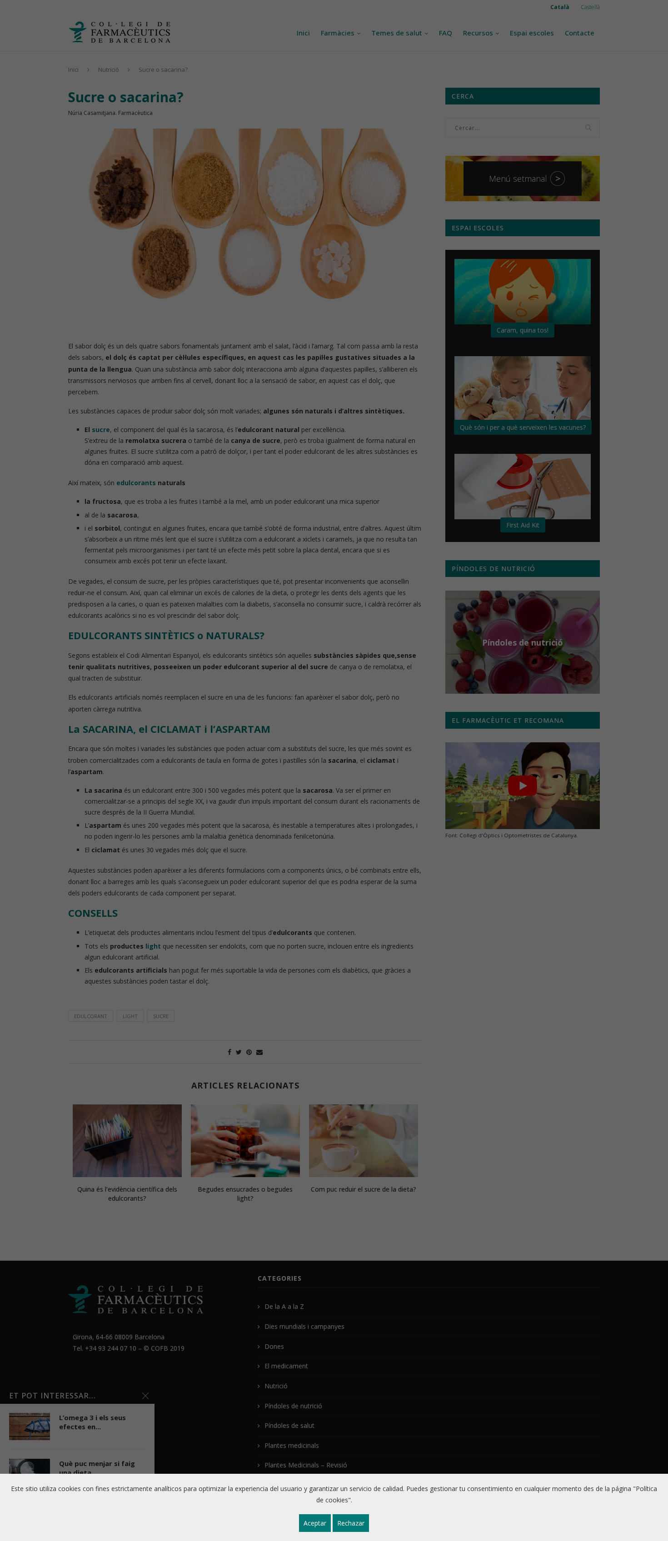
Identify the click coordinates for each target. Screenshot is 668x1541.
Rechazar (350, 1523)
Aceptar (315, 1523)
